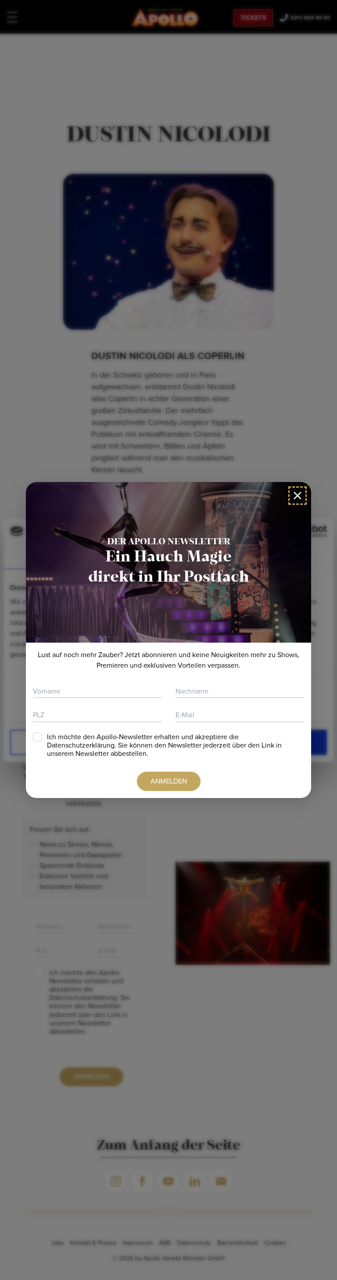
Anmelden (169, 781)
